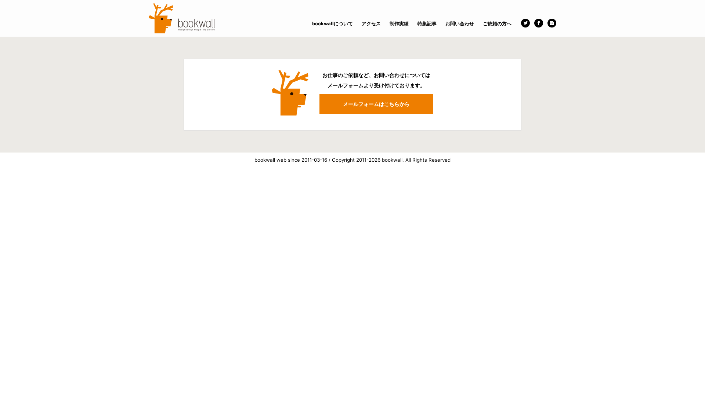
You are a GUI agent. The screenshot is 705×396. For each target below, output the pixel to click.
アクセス (371, 23)
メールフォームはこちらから (376, 104)
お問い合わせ (459, 23)
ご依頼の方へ (497, 23)
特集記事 (427, 23)
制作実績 (399, 23)
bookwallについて (332, 23)
